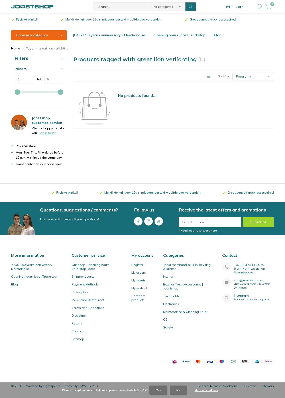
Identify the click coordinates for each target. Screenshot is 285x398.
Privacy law (80, 292)
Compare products (138, 298)
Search (190, 6)
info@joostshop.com (248, 280)
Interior (168, 277)
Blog (218, 35)
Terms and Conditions (88, 308)
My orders (138, 273)
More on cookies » (206, 390)
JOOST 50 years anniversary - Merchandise (109, 35)
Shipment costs (83, 277)
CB (165, 320)
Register (137, 265)
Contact (77, 331)
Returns (77, 323)
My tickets (138, 280)
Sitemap (78, 339)
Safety (168, 327)
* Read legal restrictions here (198, 230)
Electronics (171, 304)
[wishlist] (259, 6)
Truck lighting (173, 296)
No (178, 390)
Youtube (159, 221)
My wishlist (139, 288)
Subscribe (258, 222)
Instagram (148, 221)
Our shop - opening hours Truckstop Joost (91, 267)
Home (15, 48)
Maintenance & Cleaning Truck (185, 312)
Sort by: (224, 76)
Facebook (138, 221)
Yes (158, 390)
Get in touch (47, 133)
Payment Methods (85, 284)
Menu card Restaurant (88, 300)
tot (37, 79)
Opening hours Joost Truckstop (180, 35)
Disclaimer (79, 316)
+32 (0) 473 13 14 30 (249, 265)
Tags (29, 48)
